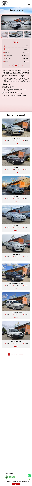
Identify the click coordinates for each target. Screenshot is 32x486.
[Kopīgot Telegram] (22, 65)
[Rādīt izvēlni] (29, 3)
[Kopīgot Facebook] (9, 65)
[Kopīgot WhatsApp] (19, 65)
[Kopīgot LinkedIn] (16, 65)
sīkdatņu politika (26, 481)
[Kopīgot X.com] (12, 65)
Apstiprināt (16, 484)
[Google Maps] (29, 479)
